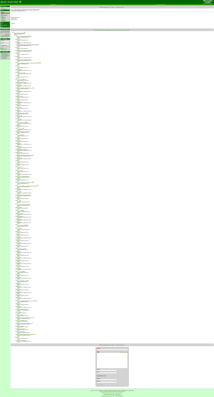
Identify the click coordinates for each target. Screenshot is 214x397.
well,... (19, 39)
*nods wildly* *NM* (21, 331)
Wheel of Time (3, 17)
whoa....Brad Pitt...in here (22, 280)
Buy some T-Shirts (4, 54)
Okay (19, 167)
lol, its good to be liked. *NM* (24, 204)
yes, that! (19, 107)
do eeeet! (13, 23)
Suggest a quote (7, 36)
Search (113, 7)
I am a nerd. (20, 128)
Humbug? (20, 101)
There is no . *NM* (23, 122)
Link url (98, 371)
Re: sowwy (20, 152)
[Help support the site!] (207, 2)
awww (19, 137)
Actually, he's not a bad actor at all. (23, 176)
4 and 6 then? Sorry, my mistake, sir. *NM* (25, 323)
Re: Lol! (19, 125)
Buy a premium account (5, 53)
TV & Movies (3, 18)
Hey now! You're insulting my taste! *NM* (25, 50)
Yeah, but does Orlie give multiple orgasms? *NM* (26, 334)
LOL (19, 47)
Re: (19, 192)
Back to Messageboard (105, 7)
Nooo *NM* (20, 115)
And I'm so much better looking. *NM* (24, 36)
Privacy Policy (109, 392)
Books (2, 16)
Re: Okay (19, 170)
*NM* (20, 119)
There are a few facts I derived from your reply (26, 317)
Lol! (19, 110)
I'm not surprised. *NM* (22, 82)
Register (2, 48)
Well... (19, 231)
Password (98, 381)
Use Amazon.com (4, 56)
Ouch (19, 228)
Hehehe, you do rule (21, 328)
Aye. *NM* (20, 219)
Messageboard (3, 8)
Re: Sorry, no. (20, 96)
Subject (98, 348)
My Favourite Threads (120, 7)
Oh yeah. (19, 85)
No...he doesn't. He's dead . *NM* (24, 59)
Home (2, 7)
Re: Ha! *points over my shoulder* (24, 131)
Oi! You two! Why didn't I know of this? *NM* (26, 155)
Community (3, 20)
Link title (98, 369)
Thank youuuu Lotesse (22, 340)
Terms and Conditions (118, 392)
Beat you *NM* (21, 210)
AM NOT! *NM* (20, 216)
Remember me (4, 45)
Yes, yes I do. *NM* (22, 79)
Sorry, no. (20, 90)
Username (2, 40)
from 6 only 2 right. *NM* (22, 320)
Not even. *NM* (20, 213)
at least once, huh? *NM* (23, 225)
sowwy (19, 140)
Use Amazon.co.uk (4, 57)
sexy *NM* (20, 207)
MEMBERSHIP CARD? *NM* (23, 149)
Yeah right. (20, 69)
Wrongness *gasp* (21, 248)
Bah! (19, 93)
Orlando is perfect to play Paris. (22, 309)
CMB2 (2, 13)
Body (98, 352)
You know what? (20, 314)
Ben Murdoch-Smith (112, 390)
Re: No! (19, 104)
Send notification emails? (101, 375)
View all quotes (3, 36)
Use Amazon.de (3, 58)
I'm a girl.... (19, 312)
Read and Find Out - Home (16, 2)
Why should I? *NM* (21, 271)
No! (18, 99)
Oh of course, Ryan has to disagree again (25, 182)
